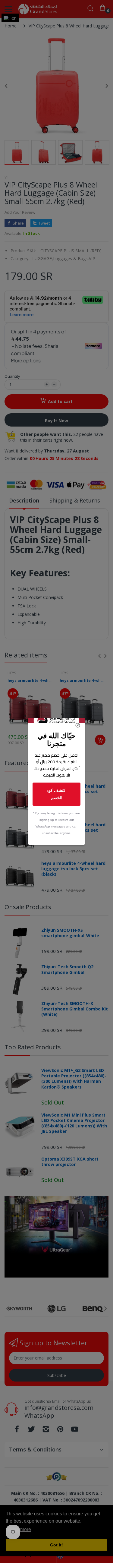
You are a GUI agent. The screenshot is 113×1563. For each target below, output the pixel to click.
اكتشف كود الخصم (57, 794)
